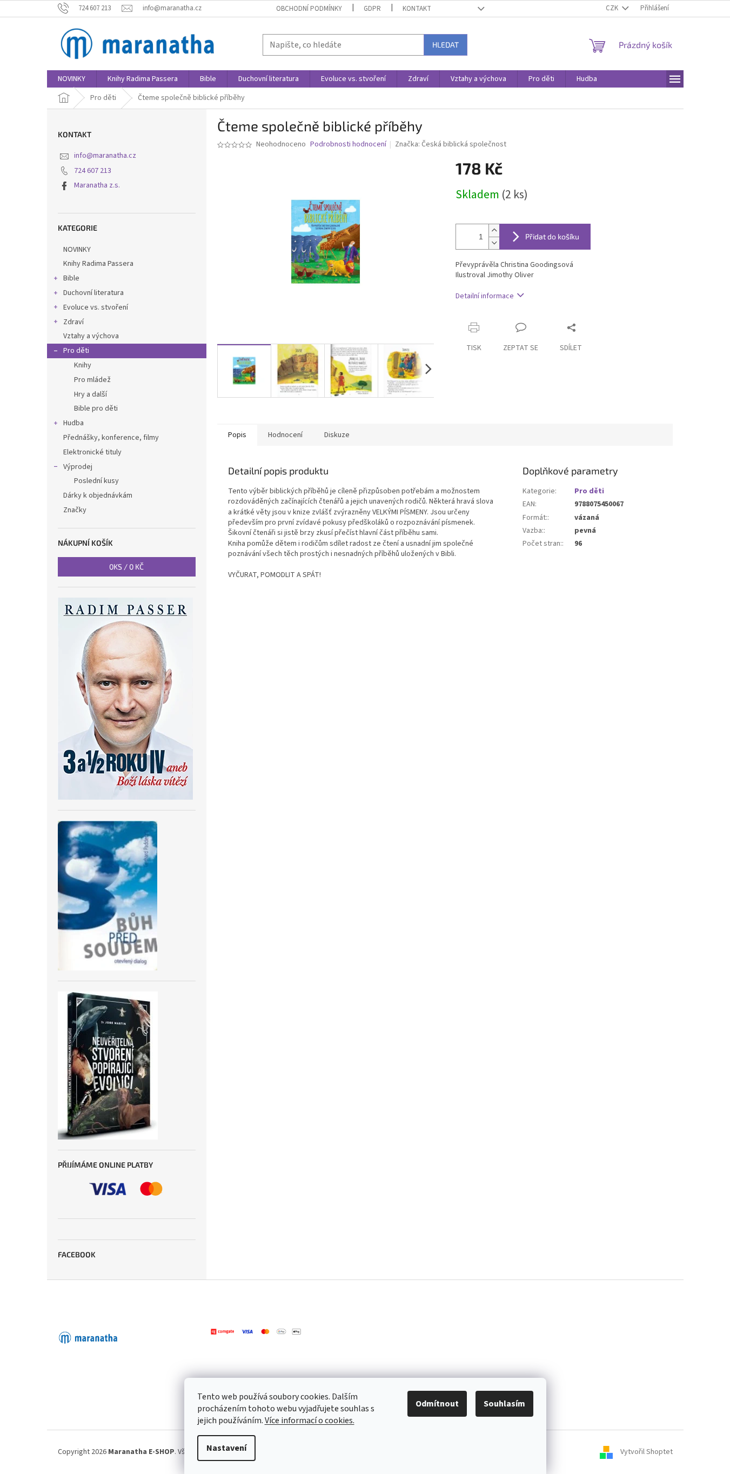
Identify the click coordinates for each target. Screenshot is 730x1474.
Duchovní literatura (93, 292)
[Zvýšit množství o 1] (493, 230)
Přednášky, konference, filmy (111, 437)
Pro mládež (92, 379)
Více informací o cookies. (309, 1420)
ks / (126, 566)
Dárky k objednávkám (97, 495)
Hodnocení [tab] (285, 435)
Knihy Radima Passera (98, 263)
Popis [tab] (237, 435)
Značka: (450, 144)
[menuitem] (71, 79)
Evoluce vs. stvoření (95, 307)
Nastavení (226, 1448)
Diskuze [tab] (337, 435)
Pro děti (76, 350)
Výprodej (77, 466)
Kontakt (417, 9)
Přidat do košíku (552, 236)
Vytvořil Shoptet (646, 1451)
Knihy (82, 365)
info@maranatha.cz (105, 155)
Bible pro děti (96, 408)
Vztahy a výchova (91, 336)
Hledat (445, 44)
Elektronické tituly (92, 452)
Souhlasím (504, 1404)
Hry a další (90, 394)
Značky (74, 510)
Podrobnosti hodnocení (348, 144)
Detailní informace (485, 296)
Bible (71, 278)
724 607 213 (92, 170)
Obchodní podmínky (309, 9)
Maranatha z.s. (97, 185)
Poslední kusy (96, 480)
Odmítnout (437, 1404)
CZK (613, 8)
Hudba (73, 423)
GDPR (372, 9)
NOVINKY (77, 249)
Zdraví (73, 322)
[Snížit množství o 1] (493, 243)
